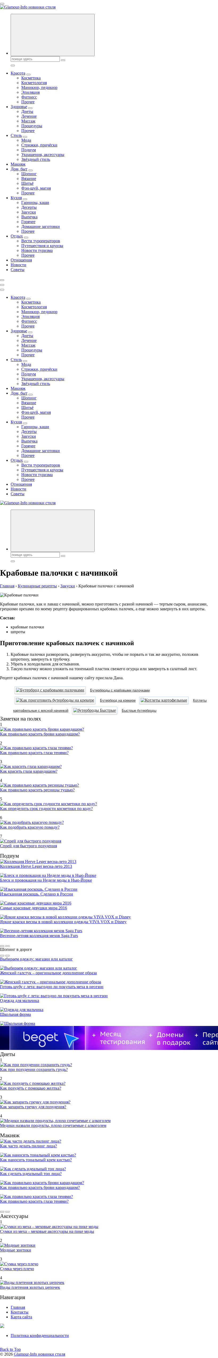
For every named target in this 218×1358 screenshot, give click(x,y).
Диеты (27, 111)
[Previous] (2, 946)
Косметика (31, 78)
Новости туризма (37, 250)
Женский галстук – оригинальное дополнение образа (48, 973)
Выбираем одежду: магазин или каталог (36, 959)
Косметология (34, 82)
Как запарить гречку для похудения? (33, 1107)
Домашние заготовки (40, 226)
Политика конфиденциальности (40, 1335)
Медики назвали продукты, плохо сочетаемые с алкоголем (53, 1125)
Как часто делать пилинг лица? (28, 1146)
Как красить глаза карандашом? (28, 771)
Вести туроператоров (40, 241)
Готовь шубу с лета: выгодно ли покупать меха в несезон (51, 986)
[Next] (7, 946)
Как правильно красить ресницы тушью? (37, 790)
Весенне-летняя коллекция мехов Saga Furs (39, 935)
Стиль (16, 135)
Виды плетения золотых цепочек (30, 1287)
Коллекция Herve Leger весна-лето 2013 (36, 866)
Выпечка (29, 217)
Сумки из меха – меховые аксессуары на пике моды (47, 1231)
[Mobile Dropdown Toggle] (28, 74)
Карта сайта (21, 1317)
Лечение (29, 116)
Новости (18, 265)
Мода (26, 140)
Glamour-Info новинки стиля (39, 1354)
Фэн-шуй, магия (36, 188)
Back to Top (10, 1349)
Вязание (28, 178)
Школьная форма (15, 1014)
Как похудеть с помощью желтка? (30, 1088)
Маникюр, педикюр (39, 87)
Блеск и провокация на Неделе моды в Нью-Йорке (46, 880)
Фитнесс (29, 97)
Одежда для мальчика (19, 1000)
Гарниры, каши (35, 202)
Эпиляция (30, 92)
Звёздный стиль (35, 159)
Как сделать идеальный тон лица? (31, 1173)
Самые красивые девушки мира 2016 (33, 908)
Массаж (28, 121)
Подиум (28, 150)
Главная (18, 1307)
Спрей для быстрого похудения (28, 846)
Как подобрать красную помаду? (30, 827)
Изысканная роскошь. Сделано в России (36, 894)
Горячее (28, 221)
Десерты (29, 207)
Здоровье (19, 106)
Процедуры (31, 126)
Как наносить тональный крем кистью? (36, 1159)
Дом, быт (19, 169)
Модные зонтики (15, 1250)
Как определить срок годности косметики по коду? (46, 808)
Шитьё (27, 183)
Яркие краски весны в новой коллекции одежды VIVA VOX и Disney (63, 921)
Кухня (16, 197)
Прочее (28, 102)
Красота (18, 73)
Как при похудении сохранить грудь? (34, 1069)
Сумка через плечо (17, 1268)
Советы (17, 269)
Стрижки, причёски (39, 145)
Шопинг (29, 173)
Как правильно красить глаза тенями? (34, 752)
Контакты (19, 1312)
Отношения (21, 260)
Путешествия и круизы (42, 245)
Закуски (28, 212)
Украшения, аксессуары (42, 154)
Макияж (18, 164)
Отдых (17, 236)
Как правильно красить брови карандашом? (40, 734)
